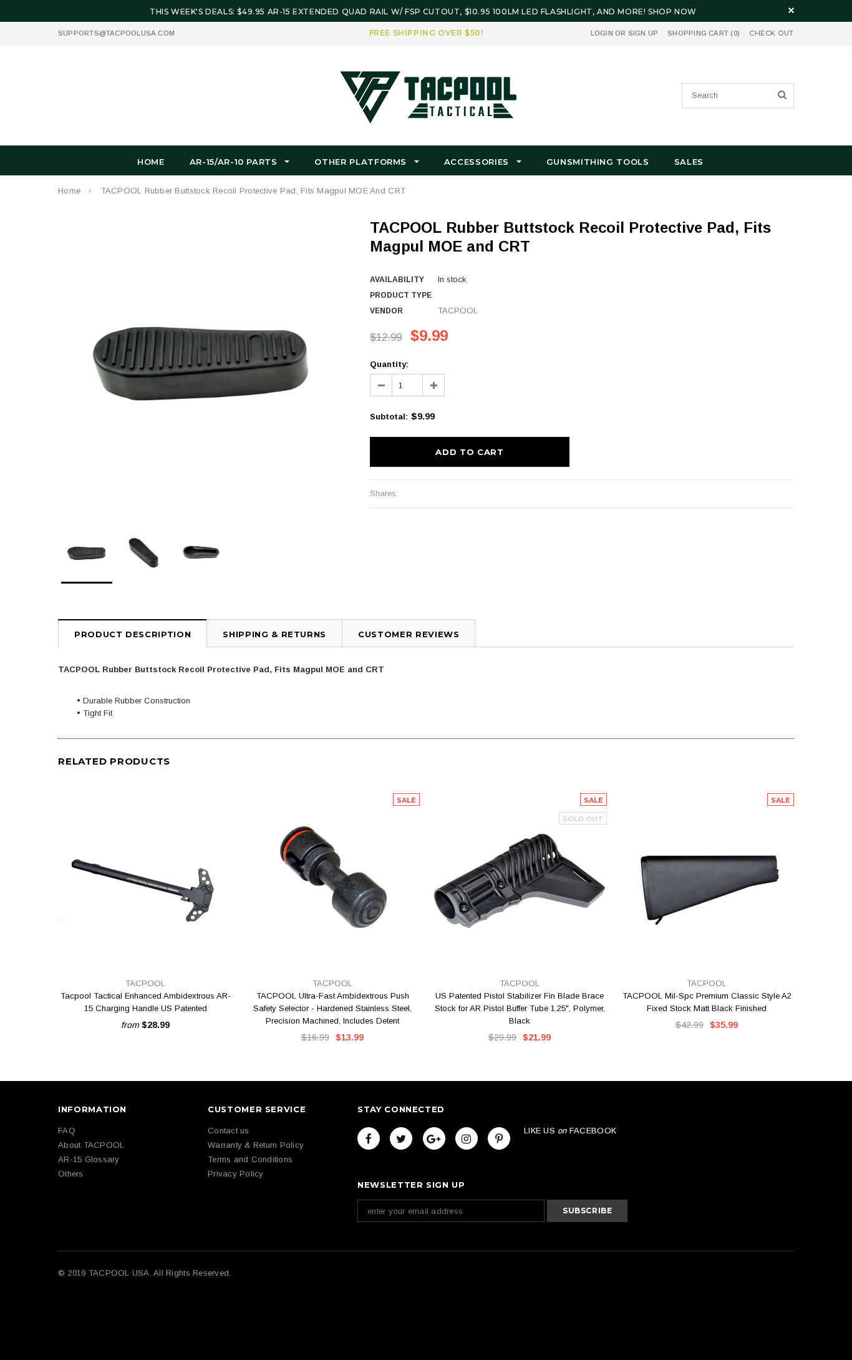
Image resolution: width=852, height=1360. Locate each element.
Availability (397, 279)
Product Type (401, 295)
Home (69, 190)
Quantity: (389, 364)
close (791, 10)
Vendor (386, 310)
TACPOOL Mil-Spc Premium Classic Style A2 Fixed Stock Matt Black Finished (706, 1002)
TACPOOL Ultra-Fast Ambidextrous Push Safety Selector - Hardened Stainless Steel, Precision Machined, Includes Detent (332, 1008)
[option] (201, 362)
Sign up (643, 33)
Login (602, 33)
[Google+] (434, 1138)
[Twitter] (401, 1138)
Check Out (771, 33)
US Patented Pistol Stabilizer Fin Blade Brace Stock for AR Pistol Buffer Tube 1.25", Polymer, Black (520, 1008)
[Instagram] (466, 1138)
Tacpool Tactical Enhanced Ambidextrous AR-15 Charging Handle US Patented (146, 1002)
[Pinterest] (499, 1138)
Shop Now (672, 11)
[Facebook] (368, 1138)
